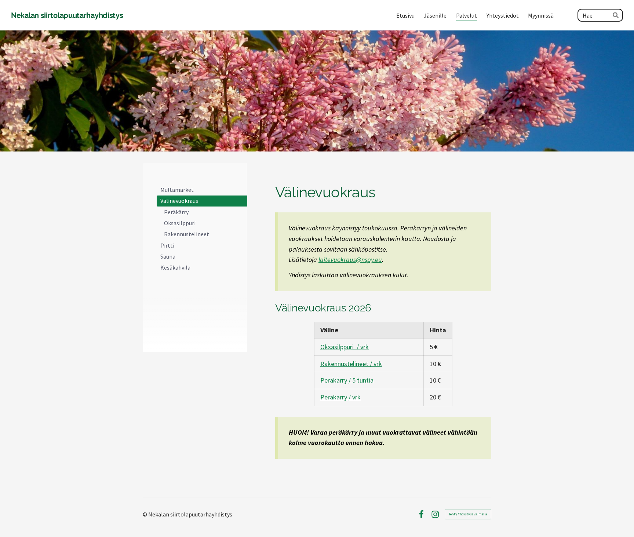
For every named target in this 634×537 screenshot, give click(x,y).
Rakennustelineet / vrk (351, 363)
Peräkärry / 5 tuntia (347, 380)
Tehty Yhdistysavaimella (468, 514)
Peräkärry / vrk (340, 397)
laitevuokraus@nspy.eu (350, 259)
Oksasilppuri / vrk (344, 347)
